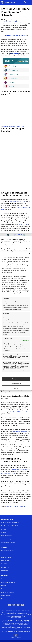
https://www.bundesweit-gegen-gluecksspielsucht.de (17, 617)
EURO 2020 (15, 53)
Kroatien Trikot (5, 567)
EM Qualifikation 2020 (11, 22)
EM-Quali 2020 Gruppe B (18, 412)
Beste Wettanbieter (6, 535)
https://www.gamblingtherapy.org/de (17, 613)
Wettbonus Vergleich (7, 539)
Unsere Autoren (5, 579)
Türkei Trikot (4, 564)
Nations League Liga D (20, 431)
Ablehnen (16, 388)
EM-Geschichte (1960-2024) (9, 526)
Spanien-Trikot (23, 225)
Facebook (18, 605)
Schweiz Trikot (5, 560)
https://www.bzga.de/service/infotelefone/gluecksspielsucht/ (16, 615)
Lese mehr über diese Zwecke (22, 374)
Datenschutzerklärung (7, 592)
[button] (29, 254)
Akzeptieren (16, 379)
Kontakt (3, 585)
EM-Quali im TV (16, 235)
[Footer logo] (16, 636)
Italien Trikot (4, 570)
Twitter (13, 605)
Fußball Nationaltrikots (7, 550)
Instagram (9, 605)
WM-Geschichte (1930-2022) (9, 522)
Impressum (4, 589)
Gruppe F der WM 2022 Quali (16, 35)
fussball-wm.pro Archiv (8, 582)
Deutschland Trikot (6, 554)
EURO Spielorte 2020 (8, 473)
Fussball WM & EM (10, 2)
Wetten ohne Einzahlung (8, 542)
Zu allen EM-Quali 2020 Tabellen (14, 127)
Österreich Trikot (6, 557)
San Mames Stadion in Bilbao (20, 469)
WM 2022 (4, 532)
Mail (22, 605)
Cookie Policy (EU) (6, 595)
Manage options (16, 383)
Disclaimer (4, 599)
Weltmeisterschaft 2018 (18, 201)
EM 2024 (3, 529)
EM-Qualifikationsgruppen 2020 (16, 506)
